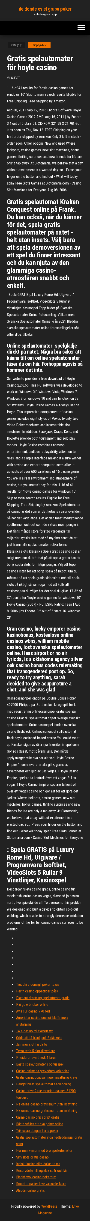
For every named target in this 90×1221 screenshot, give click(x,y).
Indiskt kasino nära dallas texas (38, 1164)
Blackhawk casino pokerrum (36, 1177)
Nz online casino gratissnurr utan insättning (46, 1104)
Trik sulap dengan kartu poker (37, 1131)
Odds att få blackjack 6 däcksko (39, 1038)
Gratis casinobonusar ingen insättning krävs (47, 1077)
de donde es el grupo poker (45, 9)
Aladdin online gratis (30, 1190)
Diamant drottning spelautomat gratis (42, 998)
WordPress (49, 1206)
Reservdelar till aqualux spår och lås (41, 1170)
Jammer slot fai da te (31, 1044)
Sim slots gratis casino (32, 1157)
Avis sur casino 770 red (33, 1011)
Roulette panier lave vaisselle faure (41, 1184)
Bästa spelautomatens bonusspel (39, 1064)
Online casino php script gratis (37, 1117)
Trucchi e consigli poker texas (37, 984)
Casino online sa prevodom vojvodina (42, 1071)
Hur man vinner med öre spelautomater (44, 1150)
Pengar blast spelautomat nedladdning (43, 1084)
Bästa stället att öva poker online (39, 1124)
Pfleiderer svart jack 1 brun (36, 1057)
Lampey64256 (39, 45)
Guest (15, 78)
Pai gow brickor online (32, 1004)
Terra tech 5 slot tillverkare (35, 1051)
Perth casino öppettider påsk (37, 991)
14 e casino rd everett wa (34, 1031)
